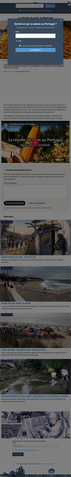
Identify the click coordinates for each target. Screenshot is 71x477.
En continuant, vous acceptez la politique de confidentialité (36, 46)
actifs (19, 41)
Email (17, 32)
